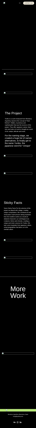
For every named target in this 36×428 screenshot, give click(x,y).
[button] (19, 3)
